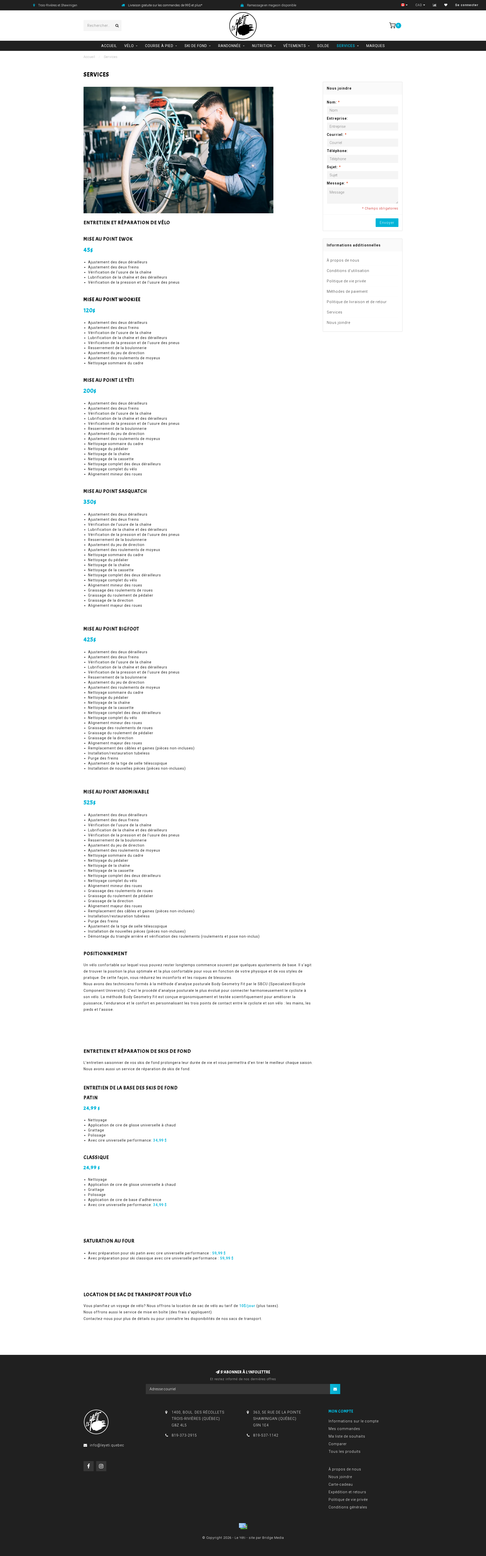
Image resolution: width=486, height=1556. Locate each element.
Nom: (333, 102)
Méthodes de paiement (347, 291)
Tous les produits (345, 1451)
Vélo (129, 46)
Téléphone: (337, 151)
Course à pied (159, 46)
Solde (323, 46)
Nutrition (262, 46)
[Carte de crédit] (243, 1526)
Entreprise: (337, 118)
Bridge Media (273, 1538)
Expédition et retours (347, 1492)
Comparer (338, 1444)
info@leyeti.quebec (107, 1445)
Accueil (109, 46)
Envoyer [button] (387, 223)
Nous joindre (338, 323)
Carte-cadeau (341, 1484)
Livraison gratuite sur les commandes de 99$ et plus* (165, 5)
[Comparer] (435, 5)
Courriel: (337, 135)
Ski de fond (196, 46)
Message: (337, 183)
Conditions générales (348, 1507)
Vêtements (294, 46)
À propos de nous (343, 260)
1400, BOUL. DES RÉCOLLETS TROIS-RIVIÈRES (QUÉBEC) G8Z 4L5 (198, 1418)
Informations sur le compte (354, 1421)
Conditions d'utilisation (348, 271)
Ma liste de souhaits (347, 1436)
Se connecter (466, 5)
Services (346, 46)
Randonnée (229, 46)
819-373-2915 (184, 1435)
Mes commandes (344, 1429)
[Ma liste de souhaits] (446, 5)
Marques (375, 46)
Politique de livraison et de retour (357, 302)
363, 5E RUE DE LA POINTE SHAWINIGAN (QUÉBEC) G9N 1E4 (277, 1418)
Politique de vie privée (346, 281)
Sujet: (334, 167)
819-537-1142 (265, 1435)
